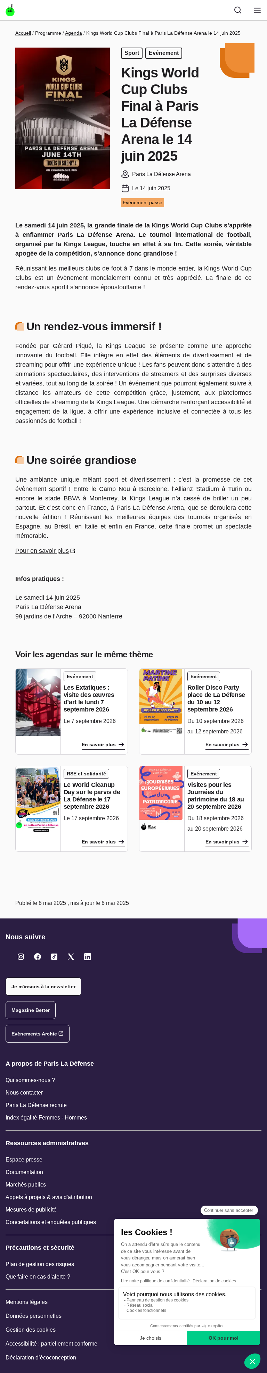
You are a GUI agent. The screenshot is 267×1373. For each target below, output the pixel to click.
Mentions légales (27, 1302)
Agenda (73, 33)
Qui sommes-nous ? (30, 1080)
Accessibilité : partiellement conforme (51, 1344)
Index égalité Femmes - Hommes (46, 1118)
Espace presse (24, 1160)
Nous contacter (24, 1093)
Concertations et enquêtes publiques (51, 1222)
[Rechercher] (238, 10)
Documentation (24, 1172)
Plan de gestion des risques (40, 1264)
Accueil (23, 33)
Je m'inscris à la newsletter (43, 986)
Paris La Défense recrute (36, 1105)
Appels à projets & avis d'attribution (49, 1197)
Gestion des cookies (31, 1330)
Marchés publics (26, 1185)
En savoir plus (99, 744)
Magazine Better (30, 1010)
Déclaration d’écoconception (41, 1357)
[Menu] (257, 10)
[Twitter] (21, 956)
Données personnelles (34, 1316)
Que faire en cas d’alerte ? (38, 1277)
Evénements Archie (34, 1034)
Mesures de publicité (31, 1210)
